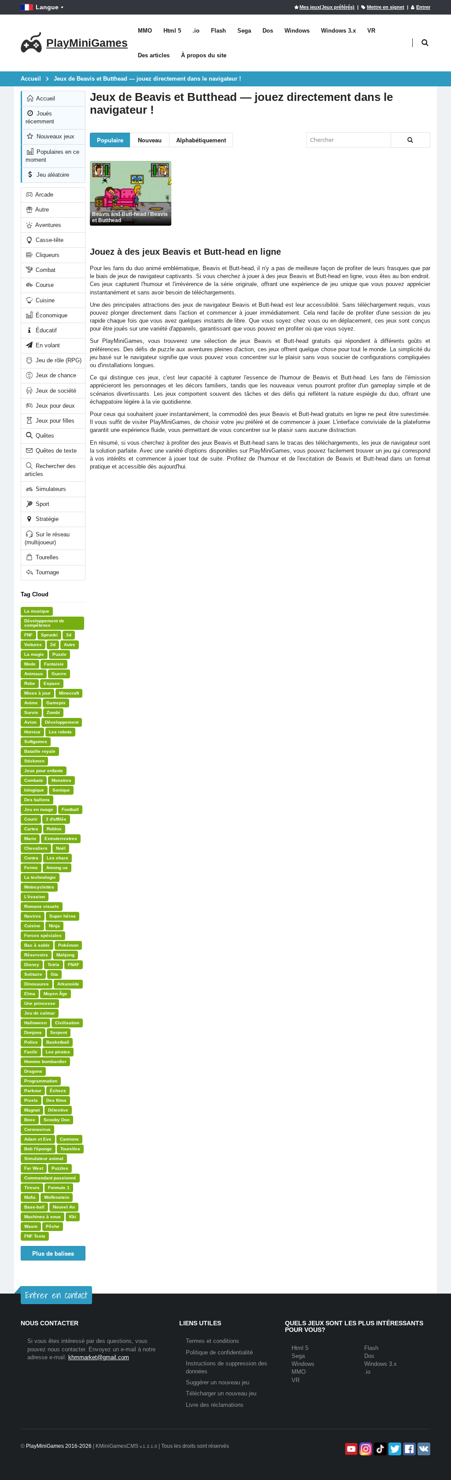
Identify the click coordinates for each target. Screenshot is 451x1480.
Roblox (54, 828)
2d (52, 644)
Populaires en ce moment (52, 156)
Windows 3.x (338, 30)
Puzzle (59, 654)
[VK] (423, 1449)
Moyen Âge (55, 993)
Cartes (31, 828)
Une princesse (39, 1003)
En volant (47, 345)
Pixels (31, 1100)
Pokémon (68, 945)
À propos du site (203, 55)
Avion (30, 722)
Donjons (33, 1032)
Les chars (57, 857)
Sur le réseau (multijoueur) (47, 538)
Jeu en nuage (38, 809)
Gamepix (56, 702)
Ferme (31, 867)
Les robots (60, 731)
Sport (41, 504)
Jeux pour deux (54, 405)
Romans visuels (41, 906)
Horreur (32, 731)
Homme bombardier (45, 1061)
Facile (30, 1051)
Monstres (61, 780)
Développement (61, 722)
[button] (424, 43)
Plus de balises (53, 1253)
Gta (54, 974)
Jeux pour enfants (43, 770)
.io (196, 30)
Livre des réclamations (215, 1405)
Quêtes (44, 435)
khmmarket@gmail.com (98, 1357)
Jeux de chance (55, 375)
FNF (28, 634)
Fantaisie (54, 664)
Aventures (47, 225)
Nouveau (150, 140)
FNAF (73, 964)
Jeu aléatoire (52, 174)
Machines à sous (42, 1216)
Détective (58, 1110)
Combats (33, 780)
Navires (32, 916)
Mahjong (65, 954)
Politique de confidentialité (219, 1352)
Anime (31, 702)
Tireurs (32, 1187)
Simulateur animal (43, 1158)
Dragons (33, 1071)
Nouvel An (64, 1207)
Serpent (58, 1032)
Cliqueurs (46, 255)
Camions (69, 1139)
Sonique (61, 790)
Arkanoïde (68, 984)
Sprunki (49, 634)
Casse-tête (48, 240)
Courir (30, 819)
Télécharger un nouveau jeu (221, 1393)
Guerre (59, 673)
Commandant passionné (50, 1177)
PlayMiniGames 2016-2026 (59, 1446)
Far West (33, 1168)
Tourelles (46, 557)
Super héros (62, 916)
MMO (145, 30)
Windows (297, 30)
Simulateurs (50, 489)
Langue (47, 7)
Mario (30, 838)
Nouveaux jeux (54, 136)
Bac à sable (37, 945)
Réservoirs (36, 954)
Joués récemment (40, 117)
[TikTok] (379, 1449)
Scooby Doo (57, 1119)
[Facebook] (408, 1449)
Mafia (30, 1197)
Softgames (35, 741)
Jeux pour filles (54, 420)
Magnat (32, 1110)
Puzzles (60, 1168)
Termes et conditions (212, 1341)
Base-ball (34, 1207)
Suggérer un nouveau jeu (217, 1382)
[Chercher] (410, 140)
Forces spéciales (43, 935)
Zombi (53, 712)
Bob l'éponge (38, 1148)
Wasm (30, 1226)
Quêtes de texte (55, 450)
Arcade (43, 194)
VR (371, 30)
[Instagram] (365, 1449)
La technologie (40, 877)
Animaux (33, 673)
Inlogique (34, 790)
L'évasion (34, 896)
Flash (218, 30)
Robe (29, 683)
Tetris (53, 964)
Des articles (154, 55)
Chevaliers (36, 848)
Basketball (57, 1042)
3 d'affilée (56, 819)
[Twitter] (394, 1449)
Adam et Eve (38, 1139)
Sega (244, 30)
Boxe (29, 1119)
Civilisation (67, 1022)
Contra (31, 857)
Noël (61, 848)
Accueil (45, 98)
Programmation (40, 1080)
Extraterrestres (60, 838)
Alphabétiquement (201, 140)
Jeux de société (55, 390)
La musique (36, 611)
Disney (31, 964)
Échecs (58, 1090)
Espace (52, 683)
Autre (41, 209)
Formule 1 (59, 1187)
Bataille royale (39, 751)
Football (70, 809)
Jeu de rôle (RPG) (57, 360)
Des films (56, 1100)
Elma (29, 993)
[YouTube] (350, 1449)
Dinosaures (36, 984)
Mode (30, 664)
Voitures (33, 644)
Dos (267, 30)
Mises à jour (37, 693)
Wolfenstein (56, 1197)
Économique (50, 315)
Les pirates (58, 1051)
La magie (34, 654)
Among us (57, 867)
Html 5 (172, 30)
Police (31, 1042)
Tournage (46, 572)
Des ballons (37, 799)
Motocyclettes (39, 887)
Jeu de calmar (39, 1013)
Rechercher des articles (50, 470)
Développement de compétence (44, 623)
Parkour (32, 1090)
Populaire (110, 140)
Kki (72, 1216)
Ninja (54, 925)
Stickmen (34, 761)
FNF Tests (34, 1236)
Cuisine (44, 300)
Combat (44, 270)
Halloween (35, 1022)
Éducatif (45, 330)
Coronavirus (37, 1129)
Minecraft (69, 693)
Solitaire (33, 974)
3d (68, 634)
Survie (31, 712)
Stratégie (46, 519)
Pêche (52, 1226)
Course (44, 285)
